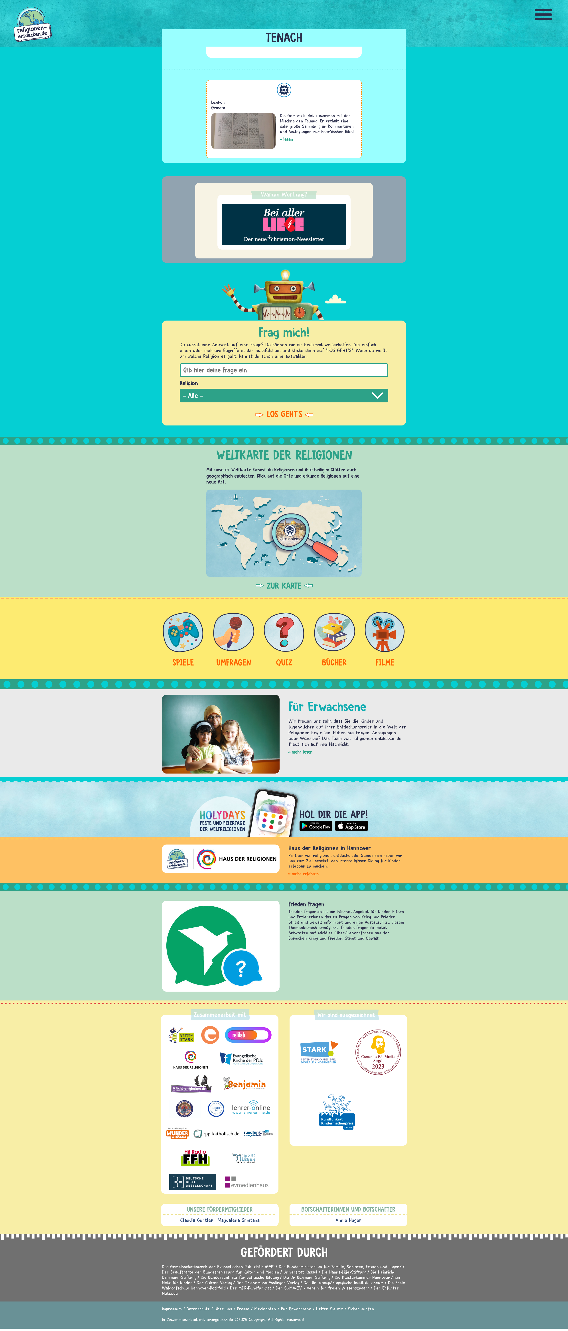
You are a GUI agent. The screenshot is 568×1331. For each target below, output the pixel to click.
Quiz (284, 662)
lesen (288, 139)
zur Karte (284, 585)
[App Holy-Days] (284, 809)
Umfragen (233, 662)
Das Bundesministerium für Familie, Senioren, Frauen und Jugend (340, 1266)
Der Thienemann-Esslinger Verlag (268, 1282)
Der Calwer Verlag (214, 1282)
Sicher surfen (361, 1308)
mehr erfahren (305, 873)
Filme (384, 662)
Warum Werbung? (284, 194)
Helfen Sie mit (329, 1308)
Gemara (218, 107)
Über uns (223, 1308)
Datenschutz (198, 1308)
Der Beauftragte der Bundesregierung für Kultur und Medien (220, 1271)
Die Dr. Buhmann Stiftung (306, 1277)
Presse (243, 1308)
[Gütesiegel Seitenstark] (318, 1052)
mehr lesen (302, 752)
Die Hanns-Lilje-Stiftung (344, 1271)
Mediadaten (265, 1308)
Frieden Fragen (306, 904)
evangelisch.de (220, 1319)
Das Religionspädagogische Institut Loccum (344, 1282)
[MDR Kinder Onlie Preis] (337, 1111)
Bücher (334, 662)
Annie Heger (348, 1220)
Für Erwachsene (296, 1308)
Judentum (284, 90)
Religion (189, 382)
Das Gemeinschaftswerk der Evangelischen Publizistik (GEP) (218, 1266)
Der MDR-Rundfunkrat (250, 1287)
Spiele (183, 662)
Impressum (172, 1308)
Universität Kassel (301, 1271)
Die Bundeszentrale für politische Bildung (240, 1277)
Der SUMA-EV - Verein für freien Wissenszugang (322, 1287)
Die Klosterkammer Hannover (362, 1277)
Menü (543, 14)
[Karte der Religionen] (284, 533)
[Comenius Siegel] (378, 1052)
